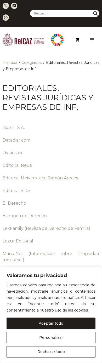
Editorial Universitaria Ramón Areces (40, 177)
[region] (51, 315)
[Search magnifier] (95, 13)
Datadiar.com (16, 140)
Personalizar (51, 337)
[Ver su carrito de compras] (77, 40)
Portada (10, 62)
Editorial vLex (17, 190)
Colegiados (31, 62)
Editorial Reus (17, 165)
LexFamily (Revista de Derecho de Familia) (46, 228)
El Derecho (14, 203)
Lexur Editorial (18, 240)
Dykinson (12, 152)
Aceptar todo (51, 323)
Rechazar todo (51, 351)
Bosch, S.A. (14, 127)
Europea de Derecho (25, 215)
